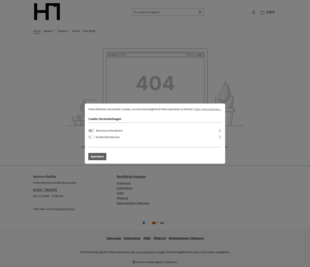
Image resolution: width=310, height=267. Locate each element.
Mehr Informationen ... (208, 109)
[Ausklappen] (220, 130)
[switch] (91, 137)
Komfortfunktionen (108, 137)
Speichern (97, 156)
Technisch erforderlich (109, 130)
